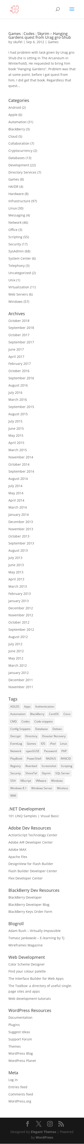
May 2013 (15, 572)
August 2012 (18, 637)
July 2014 (15, 486)
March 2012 (17, 665)
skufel (17, 42)
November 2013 (20, 529)
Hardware (16, 194)
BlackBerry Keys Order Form (30, 911)
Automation (17, 122)
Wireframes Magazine (25, 945)
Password (50, 751)
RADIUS (51, 758)
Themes (14, 1046)
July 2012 (15, 644)
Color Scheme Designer (26, 964)
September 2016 (21, 378)
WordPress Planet (22, 1060)
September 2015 (21, 407)
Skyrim (46, 773)
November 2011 (20, 687)
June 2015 (16, 428)
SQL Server (62, 773)
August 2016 (18, 385)
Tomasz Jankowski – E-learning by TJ (36, 938)
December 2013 (20, 522)
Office (13, 229)
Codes (25, 721)
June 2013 (16, 565)
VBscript (25, 781)
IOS (43, 744)
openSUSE (32, 751)
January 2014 (18, 514)
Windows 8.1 (18, 788)
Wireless (62, 788)
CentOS (54, 714)
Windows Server (41, 788)
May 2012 (15, 658)
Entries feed (17, 1087)
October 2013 (18, 536)
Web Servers (18, 294)
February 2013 (19, 593)
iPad (53, 744)
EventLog (16, 744)
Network (14, 222)
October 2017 (18, 335)
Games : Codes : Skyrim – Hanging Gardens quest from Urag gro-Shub (39, 35)
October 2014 (18, 464)
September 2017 (21, 342)
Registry (15, 766)
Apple (13, 114)
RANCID (66, 758)
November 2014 (20, 457)
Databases (16, 158)
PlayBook (16, 758)
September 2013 (21, 543)
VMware (41, 781)
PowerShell (34, 758)
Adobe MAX (17, 849)
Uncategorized (19, 273)
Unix (11, 280)
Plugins (14, 1024)
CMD (13, 721)
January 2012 (18, 672)
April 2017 (16, 356)
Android (14, 107)
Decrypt (15, 736)
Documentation (20, 1017)
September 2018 (21, 327)
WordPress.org (19, 1101)
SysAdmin (16, 251)
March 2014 (17, 507)
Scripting (15, 237)
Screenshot (49, 766)
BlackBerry (16, 129)
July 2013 (15, 557)
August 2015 (18, 414)
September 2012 (21, 629)
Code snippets (43, 721)
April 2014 (16, 500)
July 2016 (15, 392)
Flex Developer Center (25, 878)
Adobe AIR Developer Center (30, 842)
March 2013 (17, 586)
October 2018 (18, 320)
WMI (13, 796)
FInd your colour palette (27, 971)
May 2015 (15, 435)
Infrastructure (19, 201)
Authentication (44, 706)
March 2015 (17, 450)
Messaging (16, 215)
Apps (27, 706)
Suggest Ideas (19, 1032)
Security (14, 244)
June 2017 (16, 349)
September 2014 (21, 471)
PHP (64, 751)
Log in (13, 1080)
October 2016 (18, 371)
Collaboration (18, 143)
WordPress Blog (20, 1053)
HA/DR (13, 186)
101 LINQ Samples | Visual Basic (33, 816)
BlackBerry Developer (25, 897)
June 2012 (16, 651)
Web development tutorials (29, 998)
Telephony (16, 265)
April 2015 (16, 442)
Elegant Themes (43, 1132)
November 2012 (20, 615)
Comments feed (20, 1094)
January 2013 (18, 601)
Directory (31, 736)
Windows (15, 301)
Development (18, 165)
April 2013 (16, 579)
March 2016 (17, 399)
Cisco (66, 714)
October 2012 (18, 622)
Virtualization (18, 287)
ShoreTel (31, 773)
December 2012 (20, 608)
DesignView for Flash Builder (30, 863)
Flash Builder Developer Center (32, 871)
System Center (19, 258)
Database (41, 729)
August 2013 (18, 550)
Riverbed (31, 766)
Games (53, 42)
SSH (13, 781)
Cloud (13, 136)
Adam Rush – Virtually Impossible (34, 930)
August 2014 (18, 478)
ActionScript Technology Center (32, 835)
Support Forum (20, 1039)
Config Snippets (20, 729)
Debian (57, 729)
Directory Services (22, 172)
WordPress (44, 1137)
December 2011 (20, 680)
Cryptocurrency (20, 150)
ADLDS (14, 706)
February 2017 (19, 363)
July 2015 (15, 421)
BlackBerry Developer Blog (28, 904)
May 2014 (15, 493)
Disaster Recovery (54, 736)
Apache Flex (17, 857)
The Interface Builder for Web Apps (36, 978)
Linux (12, 208)
